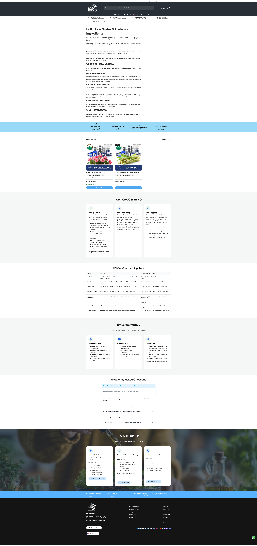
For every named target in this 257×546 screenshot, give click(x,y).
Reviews (165, 522)
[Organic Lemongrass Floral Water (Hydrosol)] (128, 157)
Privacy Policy (132, 514)
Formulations (166, 512)
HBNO (90, 540)
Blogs (156, 1)
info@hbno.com (101, 520)
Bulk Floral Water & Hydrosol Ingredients (97, 21)
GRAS (124, 14)
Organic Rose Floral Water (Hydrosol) (96, 172)
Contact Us (140, 14)
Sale (134, 14)
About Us (146, 14)
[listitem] (128, 390)
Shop (109, 14)
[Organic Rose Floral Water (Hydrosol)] (99, 157)
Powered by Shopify (96, 540)
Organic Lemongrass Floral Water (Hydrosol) (127, 172)
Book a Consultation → (153, 481)
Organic (129, 14)
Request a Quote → (124, 482)
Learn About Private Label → (97, 478)
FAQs (151, 1)
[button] (169, 7)
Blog (164, 520)
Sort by (88, 139)
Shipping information (134, 506)
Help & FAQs (132, 517)
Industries (165, 517)
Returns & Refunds (134, 509)
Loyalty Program (133, 512)
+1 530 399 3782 (145, 1)
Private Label (117, 14)
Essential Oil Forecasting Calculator (138, 520)
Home (87, 21)
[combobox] (129, 8)
